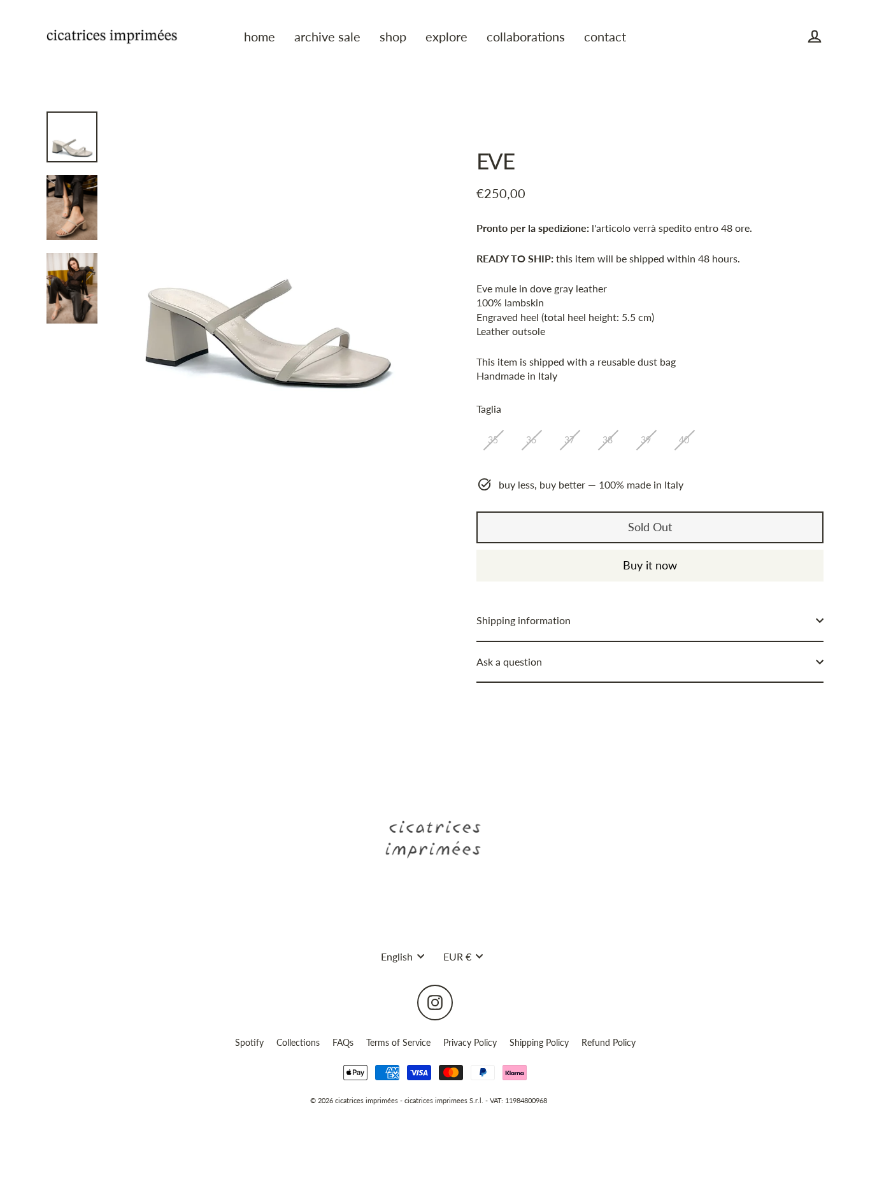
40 (684, 439)
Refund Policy (608, 1042)
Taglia (488, 409)
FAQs (342, 1042)
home (259, 36)
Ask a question (509, 661)
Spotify (249, 1042)
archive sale (327, 36)
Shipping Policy (539, 1042)
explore (446, 36)
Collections (298, 1042)
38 (608, 439)
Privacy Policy (470, 1042)
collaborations (526, 36)
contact (605, 36)
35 (493, 439)
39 (646, 439)
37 (569, 439)
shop (393, 36)
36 (531, 439)
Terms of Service (398, 1042)
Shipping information (523, 620)
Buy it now (650, 565)
